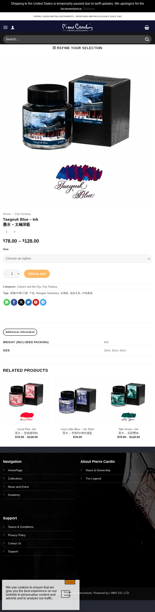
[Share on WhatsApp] (6, 302)
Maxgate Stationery (47, 293)
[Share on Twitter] (28, 302)
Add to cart (37, 273)
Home (7, 213)
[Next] (152, 411)
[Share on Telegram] (43, 302)
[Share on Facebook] (14, 302)
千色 (32, 293)
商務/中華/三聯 (19, 293)
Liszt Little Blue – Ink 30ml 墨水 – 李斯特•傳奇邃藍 (77, 431)
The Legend (93, 478)
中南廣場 (87, 293)
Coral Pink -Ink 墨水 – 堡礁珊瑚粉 (26, 431)
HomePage (15, 470)
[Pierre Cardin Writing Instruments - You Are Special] (77, 27)
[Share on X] (21, 302)
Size (5, 249)
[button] (5, 27)
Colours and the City (29, 286)
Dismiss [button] (89, 8)
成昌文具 (75, 293)
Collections (15, 478)
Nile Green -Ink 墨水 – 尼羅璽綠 (128, 431)
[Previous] (3, 411)
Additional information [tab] (20, 331)
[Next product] (6, 232)
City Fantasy (23, 213)
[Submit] (147, 39)
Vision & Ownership (98, 470)
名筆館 (64, 293)
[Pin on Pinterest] (35, 302)
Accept (70, 582)
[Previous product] (15, 232)
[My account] (13, 27)
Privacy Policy (17, 535)
